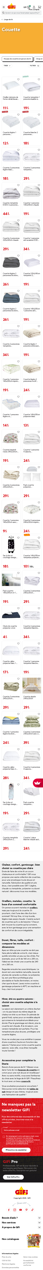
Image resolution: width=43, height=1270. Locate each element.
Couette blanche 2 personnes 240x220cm (30, 133)
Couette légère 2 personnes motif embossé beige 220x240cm (30, 380)
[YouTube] (20, 1209)
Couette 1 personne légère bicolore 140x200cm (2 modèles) (11, 733)
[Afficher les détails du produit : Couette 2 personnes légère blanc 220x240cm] (11, 156)
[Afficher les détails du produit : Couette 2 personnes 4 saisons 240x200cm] (31, 756)
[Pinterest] (26, 1209)
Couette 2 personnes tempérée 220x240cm (31, 169)
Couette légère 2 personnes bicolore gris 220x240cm (10, 274)
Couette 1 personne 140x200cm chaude (31, 204)
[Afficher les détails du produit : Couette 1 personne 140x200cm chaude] (31, 192)
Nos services (9, 1222)
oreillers (33, 908)
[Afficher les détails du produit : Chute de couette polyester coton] (11, 615)
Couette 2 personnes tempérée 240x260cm (11, 345)
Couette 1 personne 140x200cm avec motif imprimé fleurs (11, 521)
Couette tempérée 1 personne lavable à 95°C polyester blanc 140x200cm (31, 98)
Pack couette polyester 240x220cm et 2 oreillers (30, 486)
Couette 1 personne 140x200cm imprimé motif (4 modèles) (11, 380)
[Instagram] (14, 1209)
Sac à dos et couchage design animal (9, 557)
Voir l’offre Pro (13, 1177)
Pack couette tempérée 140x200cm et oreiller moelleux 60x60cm (29, 803)
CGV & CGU (6, 1261)
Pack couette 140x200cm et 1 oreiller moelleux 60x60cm (9, 592)
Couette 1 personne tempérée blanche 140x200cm (31, 662)
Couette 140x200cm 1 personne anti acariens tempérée (31, 310)
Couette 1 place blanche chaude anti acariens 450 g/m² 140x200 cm (31, 839)
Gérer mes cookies (30, 1257)
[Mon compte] (34, 7)
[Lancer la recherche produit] (3, 13)
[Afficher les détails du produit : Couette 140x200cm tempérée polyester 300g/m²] (31, 544)
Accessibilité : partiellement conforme (28, 1263)
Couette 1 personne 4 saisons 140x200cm (31, 451)
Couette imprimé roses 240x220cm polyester (10, 451)
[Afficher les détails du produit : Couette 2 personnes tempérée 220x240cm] (31, 156)
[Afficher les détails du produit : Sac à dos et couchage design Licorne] (11, 791)
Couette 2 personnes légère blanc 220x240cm (11, 169)
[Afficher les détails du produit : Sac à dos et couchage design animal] (11, 544)
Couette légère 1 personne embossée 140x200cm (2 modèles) (31, 345)
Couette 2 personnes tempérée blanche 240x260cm (31, 627)
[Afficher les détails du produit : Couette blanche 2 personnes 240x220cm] (31, 121)
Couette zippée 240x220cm (29, 698)
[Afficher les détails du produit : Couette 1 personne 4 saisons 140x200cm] (31, 439)
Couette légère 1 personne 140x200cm (9, 133)
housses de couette (27, 1070)
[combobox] (21, 12)
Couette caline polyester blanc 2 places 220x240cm (10, 768)
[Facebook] (8, 1209)
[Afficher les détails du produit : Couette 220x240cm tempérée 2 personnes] (31, 262)
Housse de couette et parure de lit (17, 59)
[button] (28, 7)
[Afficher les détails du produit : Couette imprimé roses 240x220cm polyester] (11, 439)
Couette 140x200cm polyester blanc (31, 416)
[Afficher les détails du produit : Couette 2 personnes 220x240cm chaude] (11, 227)
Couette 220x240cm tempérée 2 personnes (31, 274)
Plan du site (6, 1257)
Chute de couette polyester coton (10, 627)
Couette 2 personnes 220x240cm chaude (11, 239)
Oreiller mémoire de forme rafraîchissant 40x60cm (10, 98)
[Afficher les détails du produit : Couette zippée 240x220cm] (31, 685)
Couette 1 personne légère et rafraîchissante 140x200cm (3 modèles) (11, 416)
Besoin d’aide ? (10, 1218)
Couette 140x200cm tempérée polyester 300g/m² (31, 557)
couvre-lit (25, 1081)
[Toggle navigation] (4, 7)
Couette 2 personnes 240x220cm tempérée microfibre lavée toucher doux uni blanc (31, 592)
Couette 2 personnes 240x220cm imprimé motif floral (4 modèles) (31, 521)
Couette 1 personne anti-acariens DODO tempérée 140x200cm (31, 239)
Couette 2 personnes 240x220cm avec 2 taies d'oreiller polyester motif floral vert (31, 733)
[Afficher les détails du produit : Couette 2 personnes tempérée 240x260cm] (11, 333)
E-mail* (6, 1127)
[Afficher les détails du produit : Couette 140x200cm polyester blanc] (31, 403)
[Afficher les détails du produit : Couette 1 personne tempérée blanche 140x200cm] (31, 650)
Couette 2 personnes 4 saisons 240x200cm (31, 768)
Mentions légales (8, 1264)
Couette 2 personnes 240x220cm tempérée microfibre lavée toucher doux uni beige (11, 486)
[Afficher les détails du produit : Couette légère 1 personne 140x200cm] (11, 121)
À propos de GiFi (11, 1227)
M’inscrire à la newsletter (16, 1150)
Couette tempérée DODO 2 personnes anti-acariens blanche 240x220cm (11, 204)
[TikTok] (32, 1209)
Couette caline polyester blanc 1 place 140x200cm (10, 662)
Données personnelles (10, 1268)
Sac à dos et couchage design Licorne (9, 803)
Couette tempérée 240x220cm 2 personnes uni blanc (10, 839)
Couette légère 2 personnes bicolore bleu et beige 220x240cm (10, 310)
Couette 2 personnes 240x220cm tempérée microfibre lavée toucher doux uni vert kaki (11, 698)
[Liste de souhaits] (18, 79)
